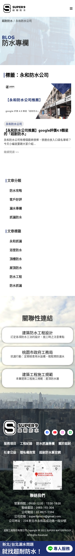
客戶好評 (16, 199)
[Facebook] (47, 432)
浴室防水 (16, 250)
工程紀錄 (26, 443)
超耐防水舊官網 (50, 452)
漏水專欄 (16, 208)
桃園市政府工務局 (37, 352)
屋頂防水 (16, 268)
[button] (71, 8)
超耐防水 (7, 20)
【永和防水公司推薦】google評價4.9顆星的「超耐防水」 (36, 132)
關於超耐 (64, 443)
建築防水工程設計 (37, 333)
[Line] (70, 432)
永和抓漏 (16, 241)
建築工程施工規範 (37, 374)
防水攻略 (16, 190)
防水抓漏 (16, 285)
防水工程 (16, 277)
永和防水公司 (14, 123)
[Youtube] (55, 432)
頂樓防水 (16, 259)
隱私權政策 (27, 452)
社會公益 (10, 452)
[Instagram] (62, 432)
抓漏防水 (16, 217)
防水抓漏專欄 (45, 443)
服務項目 (10, 443)
